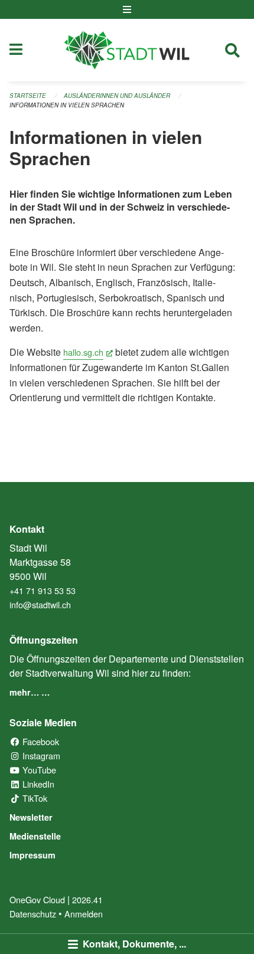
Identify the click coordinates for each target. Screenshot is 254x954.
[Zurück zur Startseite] (126, 50)
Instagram (40, 755)
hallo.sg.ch (88, 352)
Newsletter (31, 817)
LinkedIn (37, 784)
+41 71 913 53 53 (42, 590)
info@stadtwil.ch (40, 604)
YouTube (38, 769)
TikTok (33, 798)
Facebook (39, 741)
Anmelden (83, 913)
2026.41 (87, 899)
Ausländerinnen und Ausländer (117, 95)
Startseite (27, 95)
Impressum (32, 855)
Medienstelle (35, 836)
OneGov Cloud (37, 899)
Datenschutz (32, 913)
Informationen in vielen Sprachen (66, 105)
